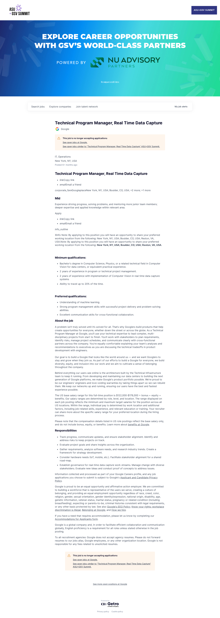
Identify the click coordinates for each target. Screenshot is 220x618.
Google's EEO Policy (118, 506)
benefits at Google (138, 424)
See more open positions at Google (110, 584)
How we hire (118, 509)
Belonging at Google (93, 509)
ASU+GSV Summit (204, 10)
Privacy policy (103, 611)
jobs (38, 106)
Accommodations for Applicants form (76, 519)
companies (60, 106)
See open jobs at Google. (75, 142)
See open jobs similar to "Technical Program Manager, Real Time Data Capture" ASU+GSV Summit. (111, 146)
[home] (19, 10)
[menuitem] (112, 180)
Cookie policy (117, 611)
